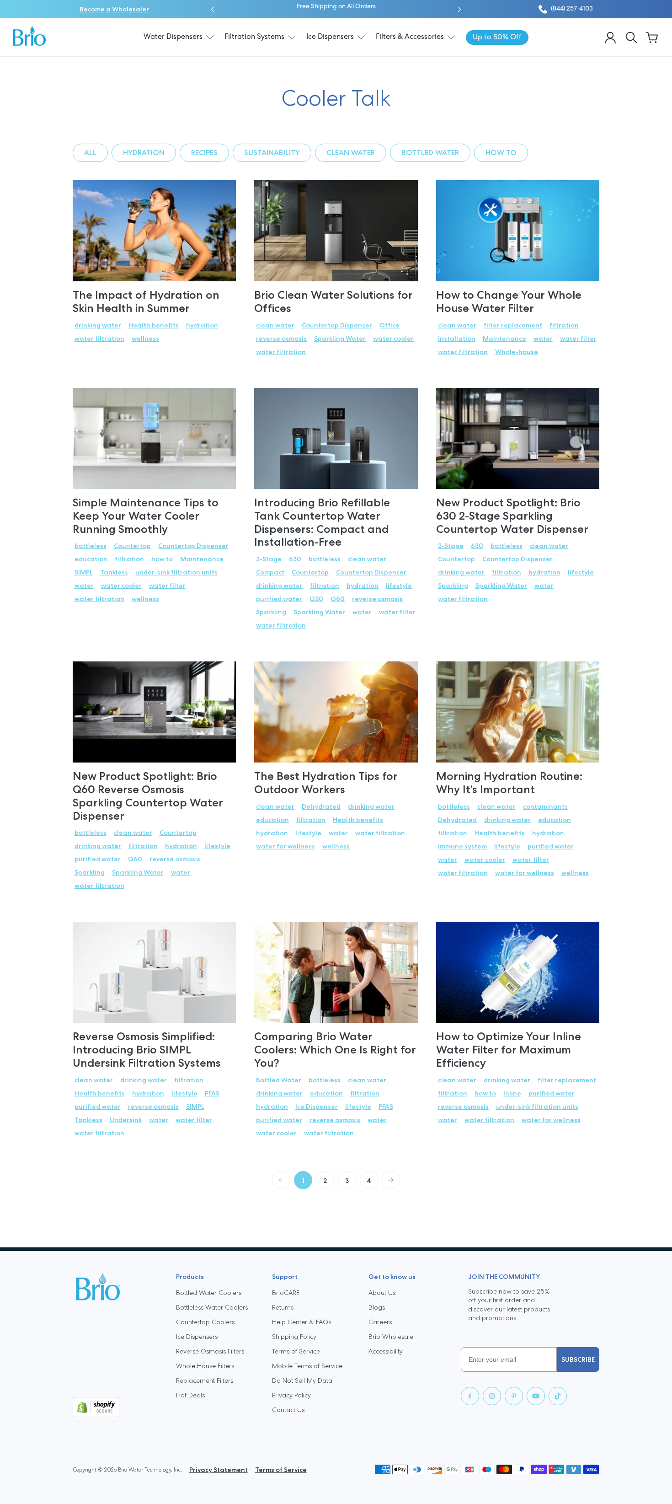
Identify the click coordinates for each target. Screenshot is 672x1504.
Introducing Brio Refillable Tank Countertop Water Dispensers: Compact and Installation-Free (322, 522)
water (543, 338)
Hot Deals (190, 1395)
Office (389, 325)
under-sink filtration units (176, 572)
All (90, 152)
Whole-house (516, 352)
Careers (380, 1322)
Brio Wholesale (390, 1336)
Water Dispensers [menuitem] (173, 37)
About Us (381, 1293)
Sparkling (271, 612)
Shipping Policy (294, 1336)
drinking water (98, 325)
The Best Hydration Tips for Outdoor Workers (326, 782)
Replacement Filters (204, 1380)
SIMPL (84, 572)
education (91, 559)
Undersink (126, 1120)
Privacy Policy (291, 1395)
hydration (144, 152)
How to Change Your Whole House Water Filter (508, 301)
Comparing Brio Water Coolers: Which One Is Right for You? (335, 1049)
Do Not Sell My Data (302, 1380)
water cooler (393, 338)
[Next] (391, 1180)
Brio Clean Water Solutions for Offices (333, 301)
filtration (564, 325)
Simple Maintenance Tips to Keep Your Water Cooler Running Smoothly (146, 515)
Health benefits (153, 325)
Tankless (114, 572)
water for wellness (285, 846)
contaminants (545, 806)
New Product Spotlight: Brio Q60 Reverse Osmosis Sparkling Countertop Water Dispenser (148, 795)
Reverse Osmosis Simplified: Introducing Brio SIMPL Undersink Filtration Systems (147, 1049)
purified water (279, 599)
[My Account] (610, 37)
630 (295, 559)
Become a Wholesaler (114, 9)
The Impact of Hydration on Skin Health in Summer (146, 301)
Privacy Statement (218, 1470)
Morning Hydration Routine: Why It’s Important (509, 782)
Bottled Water (430, 152)
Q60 (338, 599)
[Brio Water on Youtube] (536, 1396)
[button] (212, 9)
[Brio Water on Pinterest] (514, 1396)
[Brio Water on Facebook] (470, 1396)
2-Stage (269, 559)
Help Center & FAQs (301, 1322)
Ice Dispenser (316, 1106)
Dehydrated (321, 806)
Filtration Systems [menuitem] (254, 37)
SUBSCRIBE (578, 1359)
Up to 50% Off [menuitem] (497, 37)
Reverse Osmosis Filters (210, 1351)
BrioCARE (285, 1293)
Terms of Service (296, 1351)
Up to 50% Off (389, 6)
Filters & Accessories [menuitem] (410, 37)
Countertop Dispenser (337, 325)
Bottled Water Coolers (208, 1293)
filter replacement (513, 325)
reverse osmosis (281, 338)
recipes (204, 152)
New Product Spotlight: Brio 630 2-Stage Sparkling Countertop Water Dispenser (512, 515)
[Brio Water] (29, 36)
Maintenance (504, 338)
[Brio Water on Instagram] (492, 1396)
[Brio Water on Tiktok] (558, 1396)
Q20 (316, 599)
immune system (462, 846)
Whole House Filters (205, 1366)
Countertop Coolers (205, 1322)
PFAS (212, 1093)
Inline (512, 1093)
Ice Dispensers (197, 1336)
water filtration (99, 338)
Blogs (376, 1307)
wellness (145, 338)
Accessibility (385, 1351)
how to (501, 152)
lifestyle (399, 585)
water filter (578, 338)
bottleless (91, 546)
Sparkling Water (340, 338)
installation (456, 338)
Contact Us (288, 1410)
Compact (270, 572)
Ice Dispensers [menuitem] (330, 37)
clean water (350, 152)
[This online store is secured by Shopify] (117, 1407)
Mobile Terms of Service (307, 1366)
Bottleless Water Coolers (212, 1307)
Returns (282, 1307)
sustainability (272, 152)
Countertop (132, 546)
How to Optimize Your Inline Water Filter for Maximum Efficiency (508, 1049)
